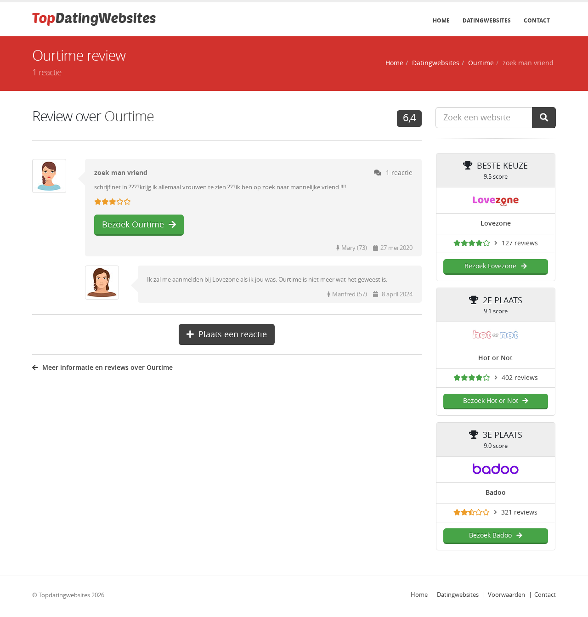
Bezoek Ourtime (133, 225)
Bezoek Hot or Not (490, 401)
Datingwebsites (487, 20)
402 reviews (520, 378)
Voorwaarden (506, 594)
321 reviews (519, 512)
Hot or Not (495, 358)
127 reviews (520, 243)
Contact (537, 20)
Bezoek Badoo (490, 535)
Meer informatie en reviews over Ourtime (107, 368)
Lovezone (496, 223)
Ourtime (481, 63)
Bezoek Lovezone (490, 266)
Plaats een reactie (232, 334)
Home (441, 20)
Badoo (496, 493)
